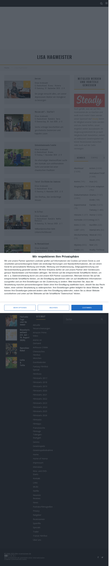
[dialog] (54, 283)
